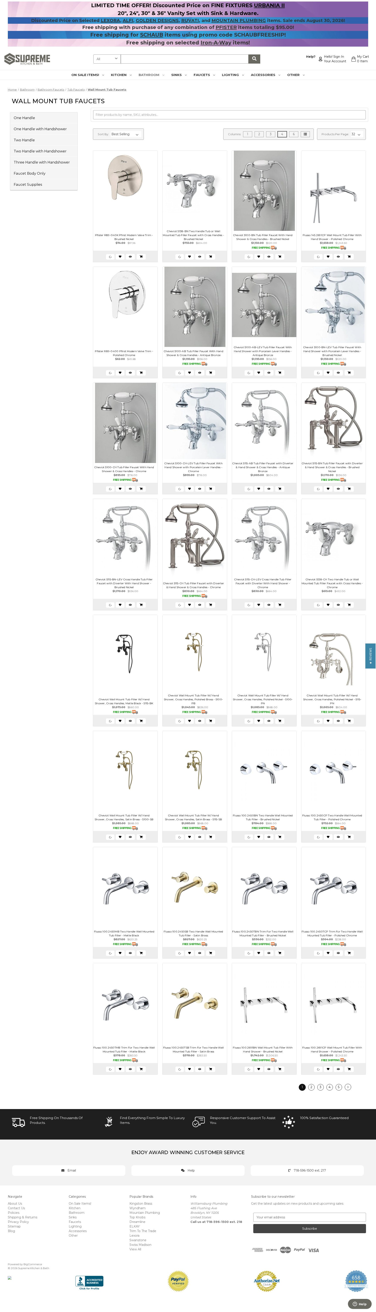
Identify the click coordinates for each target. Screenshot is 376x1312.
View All (135, 1249)
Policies (13, 1213)
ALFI (128, 20)
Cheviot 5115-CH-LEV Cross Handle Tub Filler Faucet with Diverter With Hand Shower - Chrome (262, 583)
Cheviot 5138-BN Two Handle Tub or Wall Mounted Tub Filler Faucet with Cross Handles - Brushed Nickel (193, 235)
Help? (311, 57)
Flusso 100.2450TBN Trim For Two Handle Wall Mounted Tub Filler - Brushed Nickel (262, 933)
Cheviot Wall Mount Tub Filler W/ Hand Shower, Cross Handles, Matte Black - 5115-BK (124, 701)
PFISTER (226, 27)
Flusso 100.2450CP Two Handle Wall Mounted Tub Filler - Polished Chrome (332, 817)
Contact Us (16, 1208)
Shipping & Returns (22, 1217)
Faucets (202, 75)
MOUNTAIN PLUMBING (239, 20)
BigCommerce (33, 1264)
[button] (370, 656)
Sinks (177, 75)
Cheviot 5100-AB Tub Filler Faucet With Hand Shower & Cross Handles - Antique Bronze (193, 353)
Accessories (263, 75)
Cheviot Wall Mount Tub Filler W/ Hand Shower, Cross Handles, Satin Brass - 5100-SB (124, 817)
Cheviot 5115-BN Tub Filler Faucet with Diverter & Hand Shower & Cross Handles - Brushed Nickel (332, 467)
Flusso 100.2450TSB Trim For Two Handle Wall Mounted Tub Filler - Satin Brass (193, 1049)
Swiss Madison (140, 1245)
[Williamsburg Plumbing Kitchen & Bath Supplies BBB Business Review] (89, 1281)
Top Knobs (137, 1217)
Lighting (231, 75)
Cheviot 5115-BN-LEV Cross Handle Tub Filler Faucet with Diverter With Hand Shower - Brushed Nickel (124, 583)
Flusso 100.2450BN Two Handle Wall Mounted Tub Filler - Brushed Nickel (263, 817)
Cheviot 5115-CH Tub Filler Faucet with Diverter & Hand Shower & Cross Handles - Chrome (193, 585)
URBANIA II (269, 5)
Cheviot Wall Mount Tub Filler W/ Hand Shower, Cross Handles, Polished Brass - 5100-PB (193, 699)
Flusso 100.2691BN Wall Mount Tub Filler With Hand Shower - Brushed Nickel (263, 1049)
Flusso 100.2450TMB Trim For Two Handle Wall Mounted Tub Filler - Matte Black (124, 1049)
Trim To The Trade (142, 1231)
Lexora (134, 1236)
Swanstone (137, 1240)
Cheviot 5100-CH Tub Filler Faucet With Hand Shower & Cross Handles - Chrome (124, 469)
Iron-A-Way (216, 42)
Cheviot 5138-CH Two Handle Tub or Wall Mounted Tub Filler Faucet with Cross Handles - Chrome (332, 583)
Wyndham (137, 1208)
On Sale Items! (85, 75)
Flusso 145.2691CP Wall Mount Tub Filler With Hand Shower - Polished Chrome (332, 237)
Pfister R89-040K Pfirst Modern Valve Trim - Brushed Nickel (124, 237)
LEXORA (110, 20)
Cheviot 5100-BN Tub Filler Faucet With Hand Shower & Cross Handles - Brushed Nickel (263, 237)
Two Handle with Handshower (40, 151)
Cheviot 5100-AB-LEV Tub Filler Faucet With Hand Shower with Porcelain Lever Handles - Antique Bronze (263, 351)
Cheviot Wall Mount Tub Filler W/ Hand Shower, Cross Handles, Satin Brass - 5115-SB (193, 817)
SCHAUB (151, 35)
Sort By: (103, 134)
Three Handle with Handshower (42, 162)
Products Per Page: (335, 134)
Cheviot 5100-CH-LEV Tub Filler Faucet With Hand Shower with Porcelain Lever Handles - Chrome (193, 467)
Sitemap (14, 1226)
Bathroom (149, 75)
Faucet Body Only (29, 173)
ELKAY (134, 1226)
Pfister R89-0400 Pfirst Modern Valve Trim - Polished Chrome (124, 353)
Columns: (234, 134)
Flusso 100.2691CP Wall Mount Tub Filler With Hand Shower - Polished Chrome (332, 1049)
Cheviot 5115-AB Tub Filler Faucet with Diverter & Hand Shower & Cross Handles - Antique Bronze (262, 467)
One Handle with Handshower (40, 129)
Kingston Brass (140, 1204)
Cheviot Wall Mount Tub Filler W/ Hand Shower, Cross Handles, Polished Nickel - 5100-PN (263, 699)
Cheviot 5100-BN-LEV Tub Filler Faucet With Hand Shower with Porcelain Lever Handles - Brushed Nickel (332, 351)
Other (293, 75)
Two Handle (24, 140)
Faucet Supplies (28, 184)
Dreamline (137, 1222)
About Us (15, 1204)
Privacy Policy (18, 1222)
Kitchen (119, 75)
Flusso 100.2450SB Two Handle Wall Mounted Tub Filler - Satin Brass (193, 933)
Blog (11, 1231)
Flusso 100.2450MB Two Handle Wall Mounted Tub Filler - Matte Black (124, 933)
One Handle (24, 118)
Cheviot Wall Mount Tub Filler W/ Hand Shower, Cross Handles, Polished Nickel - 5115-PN (332, 699)
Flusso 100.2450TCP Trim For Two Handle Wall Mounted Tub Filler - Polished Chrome (332, 933)
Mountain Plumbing (144, 1213)
